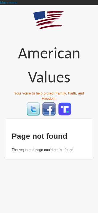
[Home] (49, 27)
